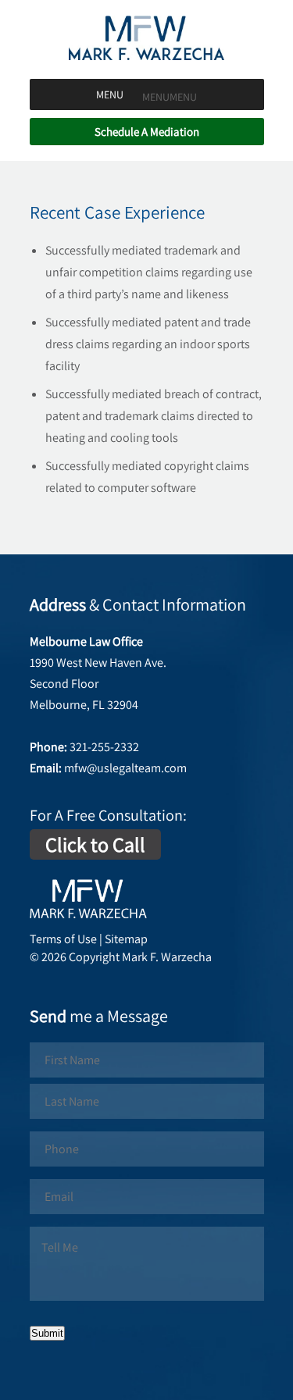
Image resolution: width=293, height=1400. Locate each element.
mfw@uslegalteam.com (125, 768)
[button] (169, 97)
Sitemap (126, 939)
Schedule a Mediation (147, 131)
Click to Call (95, 844)
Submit (47, 1333)
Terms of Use (63, 939)
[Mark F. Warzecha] (147, 56)
